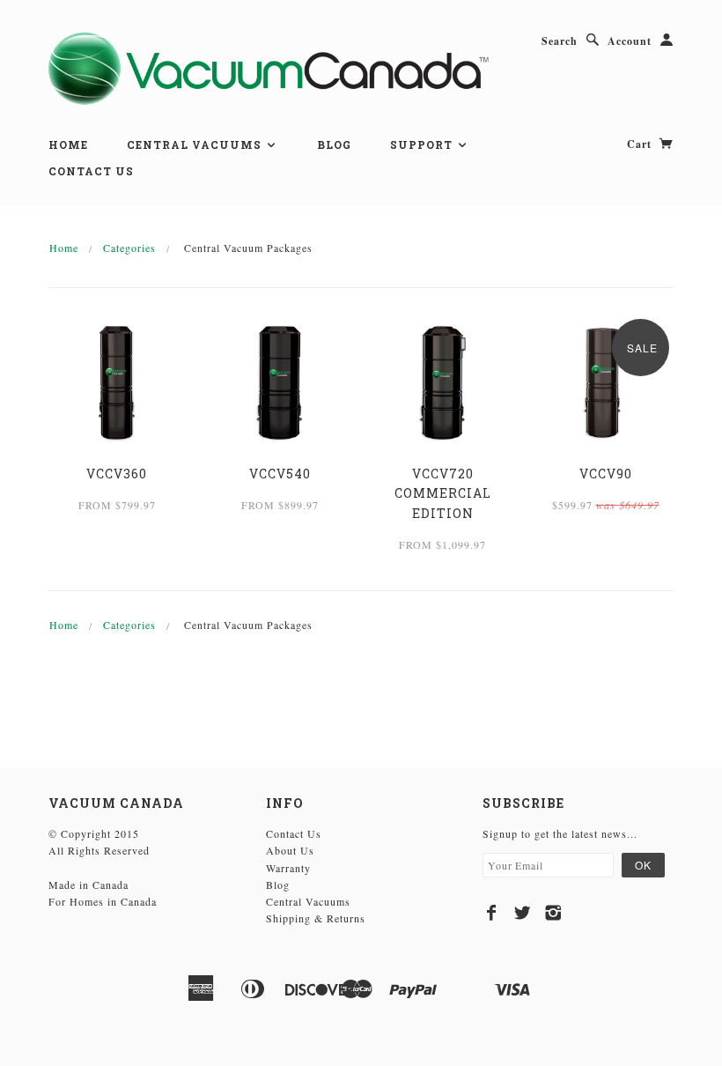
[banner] (268, 66)
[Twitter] (522, 913)
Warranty (288, 868)
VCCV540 (280, 473)
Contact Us (91, 171)
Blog (334, 144)
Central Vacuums (196, 144)
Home (68, 144)
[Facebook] (492, 913)
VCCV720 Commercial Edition (442, 493)
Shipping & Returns (315, 918)
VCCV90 (605, 473)
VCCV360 (116, 473)
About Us (290, 850)
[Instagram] (553, 913)
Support (423, 144)
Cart (641, 144)
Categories (129, 248)
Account (630, 40)
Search (560, 40)
